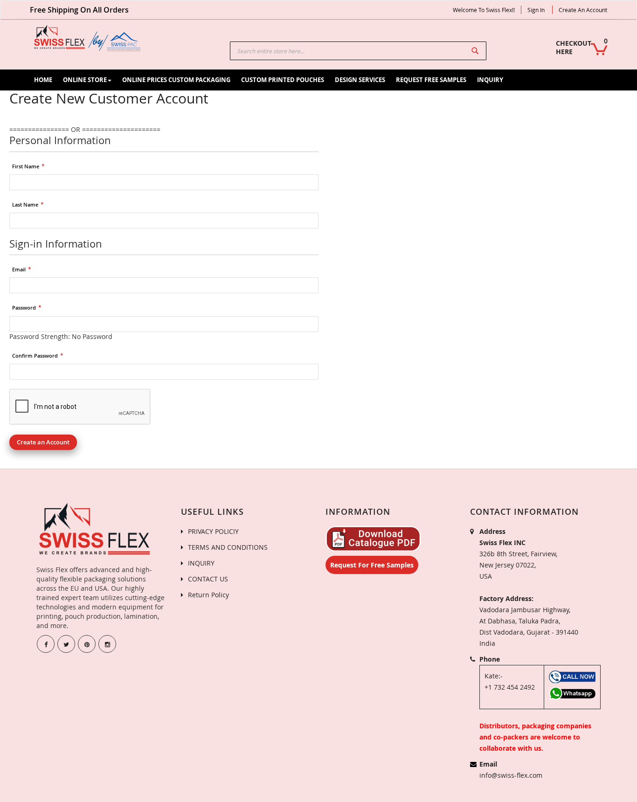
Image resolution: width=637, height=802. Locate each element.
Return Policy (208, 594)
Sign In (536, 10)
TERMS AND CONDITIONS (228, 547)
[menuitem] (43, 79)
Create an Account (583, 10)
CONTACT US (208, 578)
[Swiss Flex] (87, 38)
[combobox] (358, 50)
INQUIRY (201, 563)
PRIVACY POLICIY (213, 531)
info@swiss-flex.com (510, 775)
